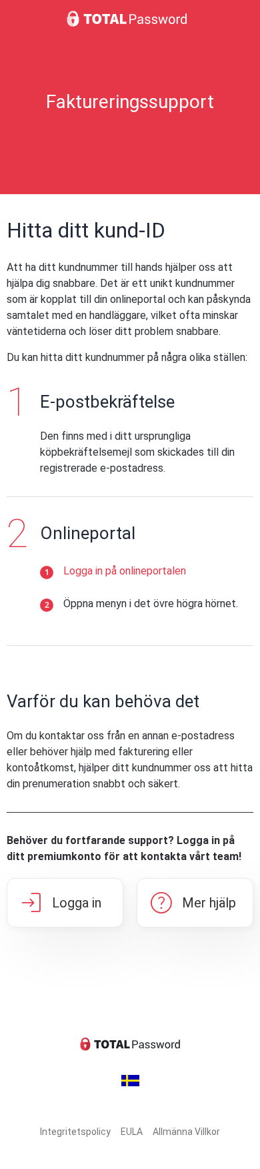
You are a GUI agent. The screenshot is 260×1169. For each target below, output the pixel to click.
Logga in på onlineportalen (124, 570)
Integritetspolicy (75, 1131)
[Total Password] (130, 18)
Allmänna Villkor (186, 1131)
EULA (132, 1131)
